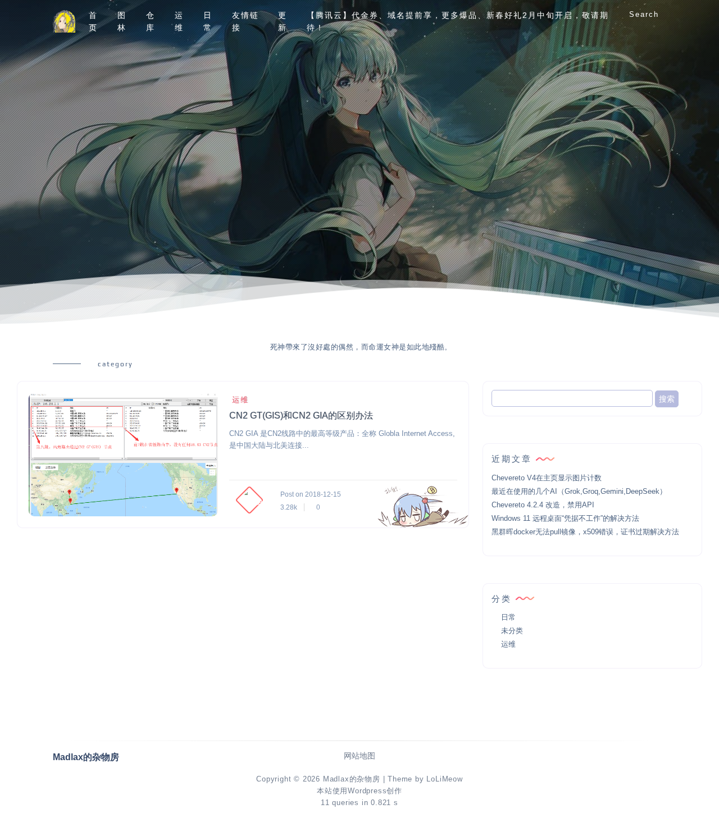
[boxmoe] (64, 21)
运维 (179, 21)
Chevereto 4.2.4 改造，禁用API (543, 505)
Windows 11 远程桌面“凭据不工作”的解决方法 (565, 518)
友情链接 (245, 21)
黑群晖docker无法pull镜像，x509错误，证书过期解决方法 (585, 532)
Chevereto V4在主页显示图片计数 (547, 478)
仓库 (150, 21)
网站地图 (359, 756)
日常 (207, 21)
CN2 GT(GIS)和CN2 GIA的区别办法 (301, 415)
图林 (121, 21)
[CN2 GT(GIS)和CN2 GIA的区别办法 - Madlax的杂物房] (123, 454)
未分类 (512, 630)
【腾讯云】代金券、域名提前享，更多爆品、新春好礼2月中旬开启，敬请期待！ (458, 21)
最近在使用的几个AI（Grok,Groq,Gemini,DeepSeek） (579, 491)
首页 (93, 21)
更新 (282, 21)
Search (644, 14)
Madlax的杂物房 (351, 779)
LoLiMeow (444, 779)
